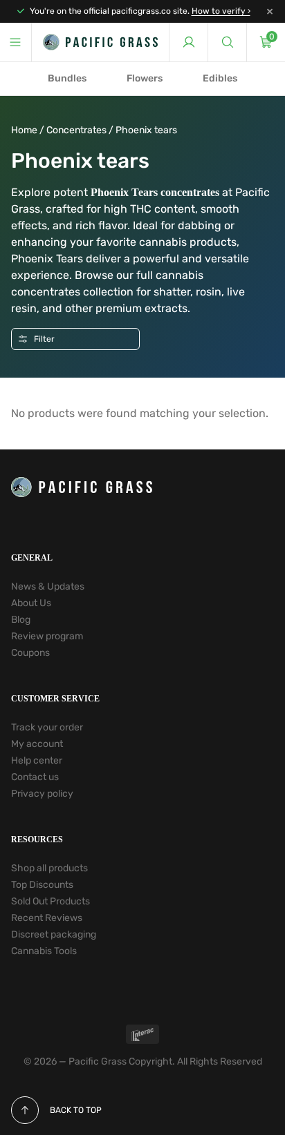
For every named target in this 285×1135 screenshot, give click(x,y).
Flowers (145, 78)
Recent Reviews (46, 918)
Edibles (220, 78)
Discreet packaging (53, 934)
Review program (47, 636)
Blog (20, 619)
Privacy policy (42, 793)
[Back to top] (25, 1110)
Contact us (35, 777)
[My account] (188, 42)
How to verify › (221, 11)
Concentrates (76, 130)
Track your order (47, 727)
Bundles (67, 78)
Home (24, 130)
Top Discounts (42, 885)
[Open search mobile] (227, 42)
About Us (31, 603)
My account (37, 744)
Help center (36, 760)
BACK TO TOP (76, 1110)
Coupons (30, 653)
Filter (44, 339)
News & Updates (47, 586)
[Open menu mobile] (16, 42)
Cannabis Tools (44, 951)
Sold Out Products (50, 901)
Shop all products (49, 868)
